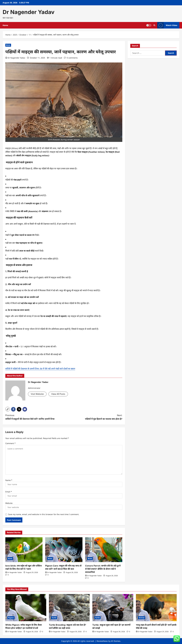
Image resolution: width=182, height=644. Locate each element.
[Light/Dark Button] (148, 25)
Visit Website (37, 393)
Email (8, 491)
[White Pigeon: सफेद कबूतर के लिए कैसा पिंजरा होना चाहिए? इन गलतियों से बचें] (25, 607)
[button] (154, 25)
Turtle (54, 618)
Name (8, 480)
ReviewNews (102, 641)
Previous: (29, 417)
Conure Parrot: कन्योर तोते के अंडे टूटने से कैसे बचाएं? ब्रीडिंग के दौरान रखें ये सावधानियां (103, 568)
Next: (103, 417)
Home (5, 25)
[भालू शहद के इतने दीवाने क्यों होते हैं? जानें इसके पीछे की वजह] (156, 607)
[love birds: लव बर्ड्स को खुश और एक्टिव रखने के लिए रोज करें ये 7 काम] (24, 549)
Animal (141, 618)
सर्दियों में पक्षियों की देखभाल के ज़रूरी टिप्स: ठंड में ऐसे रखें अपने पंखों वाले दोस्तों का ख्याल (40, 368)
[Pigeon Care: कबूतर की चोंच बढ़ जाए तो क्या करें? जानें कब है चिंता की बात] (63, 549)
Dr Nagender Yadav (28, 12)
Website (9, 503)
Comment (10, 443)
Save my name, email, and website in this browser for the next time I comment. (43, 514)
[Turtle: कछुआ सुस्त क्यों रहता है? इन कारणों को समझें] (112, 607)
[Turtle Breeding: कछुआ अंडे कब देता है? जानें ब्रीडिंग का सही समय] (69, 607)
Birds (8, 45)
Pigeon (11, 618)
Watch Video (171, 25)
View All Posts (58, 393)
